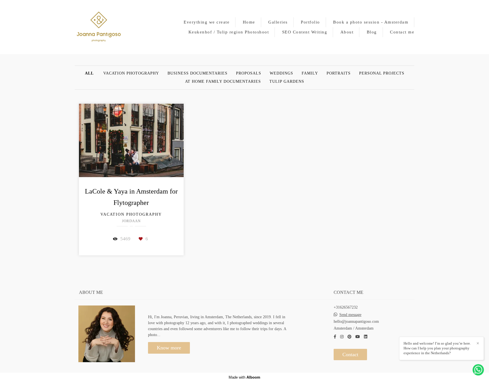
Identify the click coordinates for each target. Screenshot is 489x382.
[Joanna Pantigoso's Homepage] (99, 27)
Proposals (248, 73)
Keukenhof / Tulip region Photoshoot (228, 32)
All (89, 73)
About (347, 32)
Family (310, 73)
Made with (244, 377)
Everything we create (207, 22)
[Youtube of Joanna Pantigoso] (357, 337)
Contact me (402, 32)
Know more (169, 348)
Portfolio (310, 22)
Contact (350, 354)
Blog (372, 32)
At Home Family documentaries (223, 82)
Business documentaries (198, 73)
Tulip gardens (286, 82)
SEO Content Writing (304, 32)
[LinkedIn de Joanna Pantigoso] (365, 337)
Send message (350, 315)
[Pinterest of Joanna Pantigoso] (349, 337)
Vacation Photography (131, 73)
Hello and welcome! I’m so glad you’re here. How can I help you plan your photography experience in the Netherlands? (437, 348)
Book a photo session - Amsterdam (370, 22)
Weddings (281, 73)
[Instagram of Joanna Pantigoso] (342, 337)
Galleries (278, 22)
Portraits (339, 73)
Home (249, 22)
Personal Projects (381, 73)
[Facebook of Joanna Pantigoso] (335, 337)
